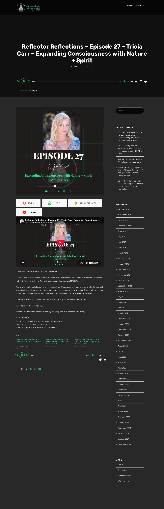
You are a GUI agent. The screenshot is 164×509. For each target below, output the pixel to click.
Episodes (140, 5)
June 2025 (122, 242)
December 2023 (124, 329)
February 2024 (124, 318)
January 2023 (123, 384)
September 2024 (125, 286)
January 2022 (123, 422)
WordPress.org (124, 481)
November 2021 (124, 433)
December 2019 (124, 444)
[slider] (129, 83)
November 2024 (124, 275)
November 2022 (124, 395)
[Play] (24, 81)
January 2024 (123, 324)
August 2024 (123, 291)
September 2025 (125, 225)
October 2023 (123, 335)
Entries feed (123, 470)
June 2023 (122, 357)
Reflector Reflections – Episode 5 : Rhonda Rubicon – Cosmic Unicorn (57, 340)
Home (129, 5)
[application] (77, 81)
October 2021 (123, 439)
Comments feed (124, 475)
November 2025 (124, 215)
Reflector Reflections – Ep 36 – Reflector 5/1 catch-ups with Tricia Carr (28, 341)
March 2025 (123, 253)
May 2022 (122, 400)
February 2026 (124, 209)
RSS (37, 90)
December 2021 (124, 428)
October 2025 (123, 220)
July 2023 (121, 351)
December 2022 (124, 390)
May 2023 (122, 362)
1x (136, 81)
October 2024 (123, 280)
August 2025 (123, 231)
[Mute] (125, 81)
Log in (120, 464)
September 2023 (125, 340)
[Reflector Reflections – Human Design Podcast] (38, 7)
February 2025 (124, 258)
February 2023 (124, 379)
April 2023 (122, 368)
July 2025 (121, 236)
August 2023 (123, 346)
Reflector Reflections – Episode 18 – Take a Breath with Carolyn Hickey (87, 340)
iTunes (31, 203)
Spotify (31, 90)
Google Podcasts (88, 203)
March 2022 (123, 411)
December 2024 (124, 269)
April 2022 (122, 406)
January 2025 (123, 264)
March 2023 (123, 373)
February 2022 (124, 417)
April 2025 (122, 247)
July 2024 (121, 297)
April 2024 (122, 307)
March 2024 (123, 313)
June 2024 (122, 302)
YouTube (32, 212)
